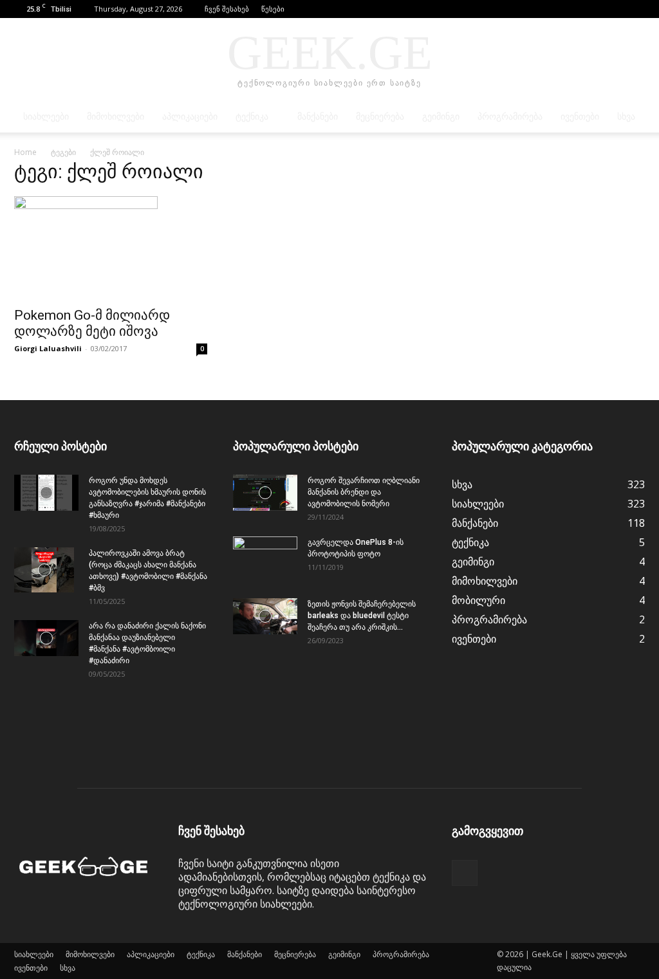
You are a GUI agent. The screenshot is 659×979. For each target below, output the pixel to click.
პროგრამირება (510, 117)
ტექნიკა (252, 117)
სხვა (626, 117)
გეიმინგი (440, 117)
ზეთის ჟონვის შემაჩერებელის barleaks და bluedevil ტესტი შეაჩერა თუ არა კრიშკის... (362, 615)
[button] (616, 9)
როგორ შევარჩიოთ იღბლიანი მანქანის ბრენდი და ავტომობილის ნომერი (364, 492)
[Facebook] (635, 9)
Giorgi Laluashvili (48, 348)
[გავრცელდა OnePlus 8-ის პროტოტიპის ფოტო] (265, 558)
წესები (272, 9)
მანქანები (317, 117)
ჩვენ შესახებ (227, 9)
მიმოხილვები (115, 117)
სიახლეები (46, 117)
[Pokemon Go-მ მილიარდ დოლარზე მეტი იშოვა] (110, 247)
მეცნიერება (380, 117)
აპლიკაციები (190, 117)
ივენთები (580, 117)
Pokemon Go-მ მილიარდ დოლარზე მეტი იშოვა (92, 323)
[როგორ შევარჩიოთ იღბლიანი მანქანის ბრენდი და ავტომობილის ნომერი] (265, 493)
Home (25, 152)
